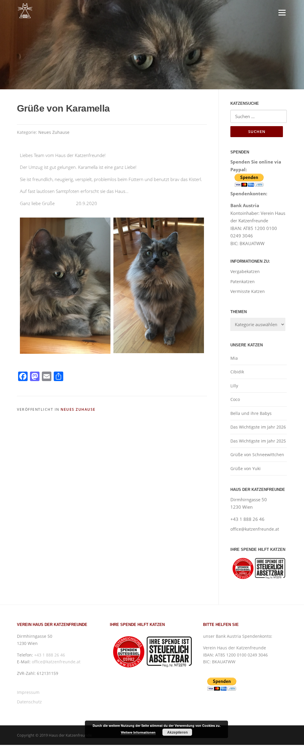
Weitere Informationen (138, 732)
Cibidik (237, 372)
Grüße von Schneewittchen (257, 454)
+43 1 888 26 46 (49, 655)
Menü (282, 12)
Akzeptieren (177, 732)
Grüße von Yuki (245, 468)
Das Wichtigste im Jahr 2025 (258, 441)
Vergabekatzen (245, 271)
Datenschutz (29, 702)
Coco (235, 399)
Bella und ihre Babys (251, 413)
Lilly (234, 385)
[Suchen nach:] (258, 116)
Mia (234, 358)
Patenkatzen (242, 281)
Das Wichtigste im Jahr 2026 (258, 427)
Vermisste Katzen (247, 291)
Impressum (28, 692)
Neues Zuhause (53, 132)
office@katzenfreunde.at (254, 529)
